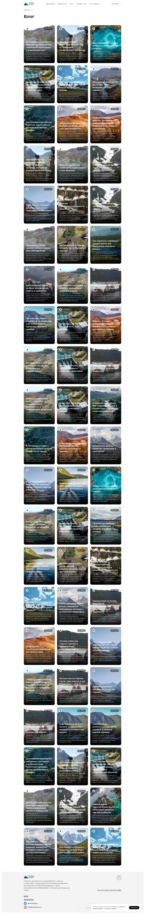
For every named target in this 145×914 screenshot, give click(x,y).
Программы (50, 4)
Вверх (119, 877)
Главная (26, 10)
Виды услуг (62, 4)
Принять (134, 907)
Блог (71, 4)
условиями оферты (110, 908)
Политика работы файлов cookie (109, 890)
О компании (94, 4)
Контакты (115, 4)
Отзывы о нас (82, 4)
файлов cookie (97, 908)
